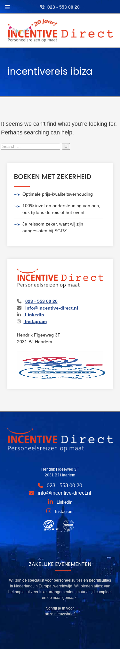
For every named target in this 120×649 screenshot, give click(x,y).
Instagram (35, 321)
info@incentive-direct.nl (51, 308)
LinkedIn (34, 314)
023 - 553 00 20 (63, 7)
